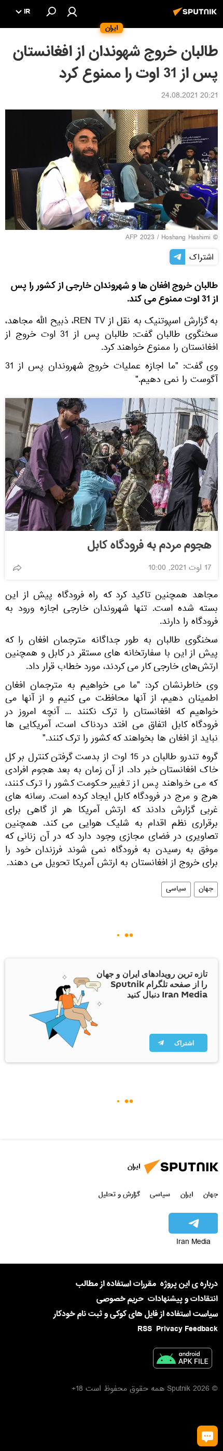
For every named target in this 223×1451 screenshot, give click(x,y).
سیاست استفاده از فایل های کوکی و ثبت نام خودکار (135, 1314)
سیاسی (176, 889)
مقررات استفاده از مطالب (116, 1284)
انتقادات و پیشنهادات (183, 1299)
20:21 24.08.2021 (189, 96)
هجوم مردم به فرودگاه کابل (150, 545)
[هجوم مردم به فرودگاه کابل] (111, 464)
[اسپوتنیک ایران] (196, 17)
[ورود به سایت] (72, 11)
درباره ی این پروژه (189, 1284)
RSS (144, 1329)
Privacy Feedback (187, 1329)
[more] (17, 567)
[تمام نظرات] (207, 1436)
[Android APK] (182, 1360)
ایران (186, 1194)
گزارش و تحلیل (119, 1194)
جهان (206, 889)
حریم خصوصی (120, 1299)
